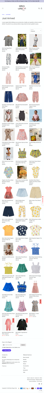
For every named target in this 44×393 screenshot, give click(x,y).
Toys (24, 368)
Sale (24, 372)
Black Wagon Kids (13, 388)
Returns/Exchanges (31, 379)
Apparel (25, 361)
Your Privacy (39, 381)
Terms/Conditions (32, 381)
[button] (43, 200)
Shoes (24, 363)
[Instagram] (41, 384)
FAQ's (41, 378)
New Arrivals (26, 357)
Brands (24, 359)
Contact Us (37, 378)
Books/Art (25, 370)
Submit (23, 345)
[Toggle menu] (2, 8)
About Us (32, 378)
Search (28, 378)
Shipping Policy (39, 379)
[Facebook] (39, 384)
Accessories (26, 365)
